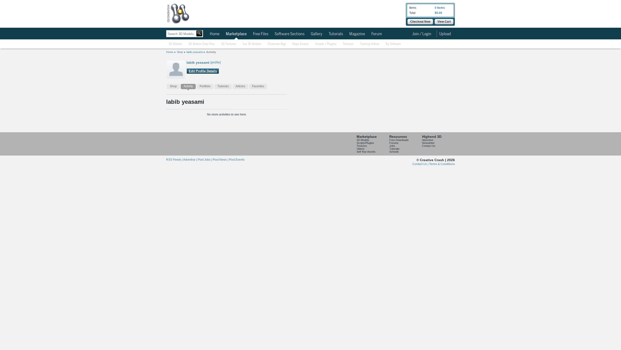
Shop (180, 52)
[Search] (199, 33)
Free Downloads (399, 140)
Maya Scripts (300, 44)
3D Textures (228, 44)
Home (215, 34)
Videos (361, 148)
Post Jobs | (205, 159)
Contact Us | (420, 164)
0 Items (440, 7)
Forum (376, 34)
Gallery (316, 34)
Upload (445, 34)
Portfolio (205, 86)
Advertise (427, 140)
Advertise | (190, 159)
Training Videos (369, 44)
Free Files (260, 34)
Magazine (357, 34)
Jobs (392, 145)
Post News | (221, 159)
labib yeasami (195, 52)
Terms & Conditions (442, 164)
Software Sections (289, 34)
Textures (348, 44)
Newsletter (428, 142)
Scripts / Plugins (325, 44)
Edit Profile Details (203, 71)
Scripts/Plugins (365, 142)
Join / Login (421, 34)
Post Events (237, 159)
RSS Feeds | (174, 159)
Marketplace (236, 34)
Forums (394, 142)
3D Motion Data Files (201, 44)
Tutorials (336, 34)
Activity (211, 52)
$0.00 (438, 13)
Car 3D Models (252, 44)
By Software (393, 44)
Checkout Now (420, 21)
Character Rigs (277, 44)
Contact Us (428, 145)
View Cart (444, 21)
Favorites (258, 86)
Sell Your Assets (366, 151)
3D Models (175, 44)
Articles (240, 86)
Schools (394, 151)
